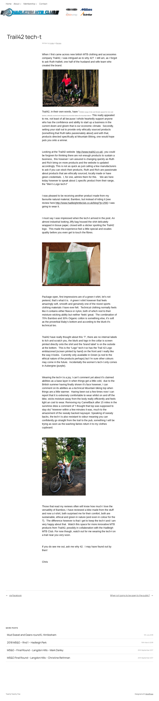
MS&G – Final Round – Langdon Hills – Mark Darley (35, 650)
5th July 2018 (148, 635)
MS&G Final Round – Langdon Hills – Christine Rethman (38, 657)
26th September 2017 (145, 650)
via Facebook (15, 595)
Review (58, 43)
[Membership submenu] (36, 3)
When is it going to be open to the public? (130, 595)
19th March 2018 (147, 642)
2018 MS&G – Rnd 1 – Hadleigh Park (27, 642)
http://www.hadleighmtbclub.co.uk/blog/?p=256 (81, 202)
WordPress (149, 694)
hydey (52, 43)
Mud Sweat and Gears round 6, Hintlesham (31, 634)
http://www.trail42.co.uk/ (89, 151)
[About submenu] (20, 3)
